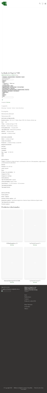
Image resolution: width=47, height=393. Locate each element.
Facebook (9, 108)
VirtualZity (29, 388)
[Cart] (42, 3)
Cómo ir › (26, 291)
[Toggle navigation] (45, 4)
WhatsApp (3, 108)
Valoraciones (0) (5, 116)
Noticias (8, 102)
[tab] (23, 111)
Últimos (26, 308)
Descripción (4, 111)
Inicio (25, 295)
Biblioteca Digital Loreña (20, 388)
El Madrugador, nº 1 (12, 243)
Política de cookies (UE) (30, 301)
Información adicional (7, 114)
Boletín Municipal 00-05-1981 (12, 281)
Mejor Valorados (28, 304)
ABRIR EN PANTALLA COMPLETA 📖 (9, 75)
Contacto (26, 299)
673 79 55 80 (6, 287)
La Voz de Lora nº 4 (35, 243)
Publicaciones (27, 297)
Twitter (13, 108)
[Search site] (40, 4)
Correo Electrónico (20, 108)
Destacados (27, 306)
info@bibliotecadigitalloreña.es (12, 289)
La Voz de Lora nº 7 (35, 281)
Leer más (3, 282)
